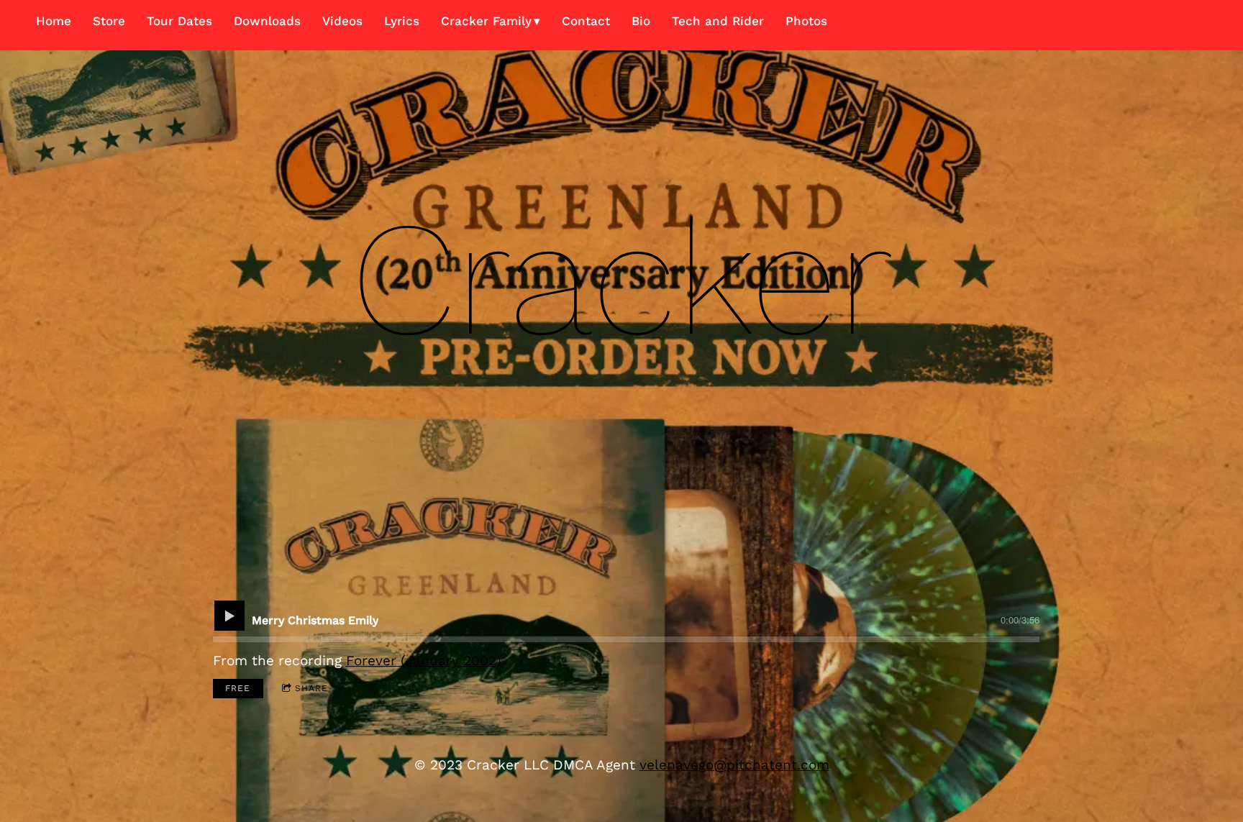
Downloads (267, 21)
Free (237, 688)
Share (311, 688)
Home (53, 21)
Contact (586, 21)
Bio (641, 21)
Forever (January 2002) (423, 660)
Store (109, 21)
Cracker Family (486, 21)
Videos (342, 21)
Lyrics (401, 21)
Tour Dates (179, 21)
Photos (806, 21)
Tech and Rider (718, 21)
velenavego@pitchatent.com (734, 765)
